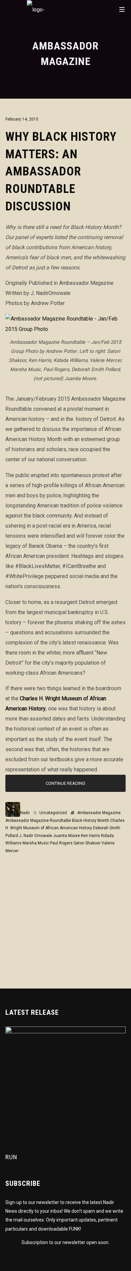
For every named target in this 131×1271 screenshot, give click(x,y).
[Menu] (122, 9)
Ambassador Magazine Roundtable (38, 820)
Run (11, 1157)
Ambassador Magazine (99, 812)
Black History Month (90, 820)
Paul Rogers (61, 843)
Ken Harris (90, 835)
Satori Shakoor (87, 843)
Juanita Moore (66, 835)
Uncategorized (53, 812)
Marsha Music (36, 843)
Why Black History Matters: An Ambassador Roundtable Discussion (61, 171)
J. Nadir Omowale (35, 835)
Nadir (25, 812)
